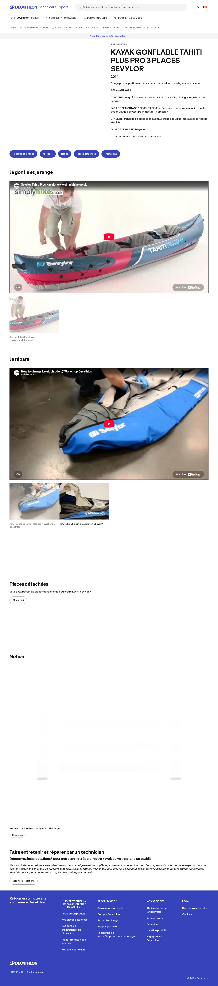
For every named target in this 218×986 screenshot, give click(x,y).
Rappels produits (107, 926)
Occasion (152, 924)
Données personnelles (195, 908)
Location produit (156, 930)
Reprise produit (156, 918)
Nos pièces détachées (75, 919)
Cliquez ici (18, 600)
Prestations (111, 154)
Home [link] (13, 27)
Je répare (48, 154)
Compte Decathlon (108, 914)
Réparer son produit (73, 913)
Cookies (187, 914)
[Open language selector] (205, 7)
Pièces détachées (86, 154)
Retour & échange (107, 920)
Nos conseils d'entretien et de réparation (71, 929)
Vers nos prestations (23, 881)
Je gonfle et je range (23, 154)
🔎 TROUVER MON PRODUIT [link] (34, 27)
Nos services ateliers (74, 949)
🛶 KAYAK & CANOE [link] (62, 27)
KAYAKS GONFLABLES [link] (87, 27)
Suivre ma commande (110, 908)
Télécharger (17, 835)
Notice (64, 154)
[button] (34, 319)
